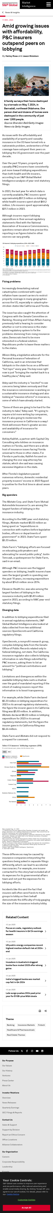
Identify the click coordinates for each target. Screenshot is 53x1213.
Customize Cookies (26, 1200)
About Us (6, 1085)
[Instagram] (32, 1051)
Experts (5, 1172)
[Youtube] (37, 1051)
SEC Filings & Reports (12, 1112)
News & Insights (12, 12)
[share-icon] (45, 1011)
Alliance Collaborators (12, 1144)
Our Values (7, 1065)
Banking (10, 1025)
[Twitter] (22, 1051)
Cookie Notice (13, 1194)
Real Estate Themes (16, 1035)
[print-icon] (40, 1011)
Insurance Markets (26, 1025)
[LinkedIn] (42, 1051)
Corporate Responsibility (13, 1162)
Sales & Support (9, 1125)
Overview (6, 1098)
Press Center (8, 1080)
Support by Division (11, 1130)
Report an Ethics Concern (13, 1135)
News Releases (9, 1102)
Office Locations (9, 1139)
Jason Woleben (31, 56)
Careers (5, 1157)
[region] (26, 1192)
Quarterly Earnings (10, 1108)
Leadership (7, 1167)
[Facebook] (27, 1051)
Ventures (6, 1075)
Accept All (26, 1207)
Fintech (41, 1025)
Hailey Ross (12, 56)
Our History (7, 1071)
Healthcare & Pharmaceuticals (20, 1030)
